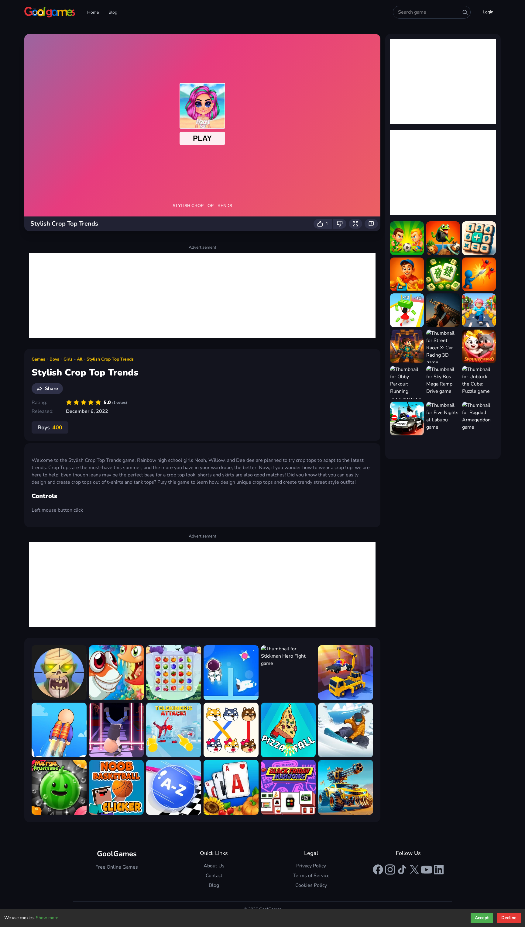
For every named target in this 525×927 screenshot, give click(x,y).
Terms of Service (311, 875)
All (79, 359)
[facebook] (378, 869)
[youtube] (426, 869)
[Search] (465, 12)
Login (488, 12)
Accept (482, 918)
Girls (68, 359)
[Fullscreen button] (355, 224)
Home (93, 12)
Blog (112, 12)
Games (38, 359)
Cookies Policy (311, 885)
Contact (214, 875)
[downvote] (339, 224)
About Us (214, 866)
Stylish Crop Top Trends (110, 359)
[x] (414, 869)
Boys (54, 359)
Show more (47, 918)
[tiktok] (402, 869)
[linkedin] (439, 869)
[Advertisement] (202, 295)
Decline (508, 918)
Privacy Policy (311, 866)
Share (51, 388)
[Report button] (371, 224)
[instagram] (390, 869)
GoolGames (117, 854)
